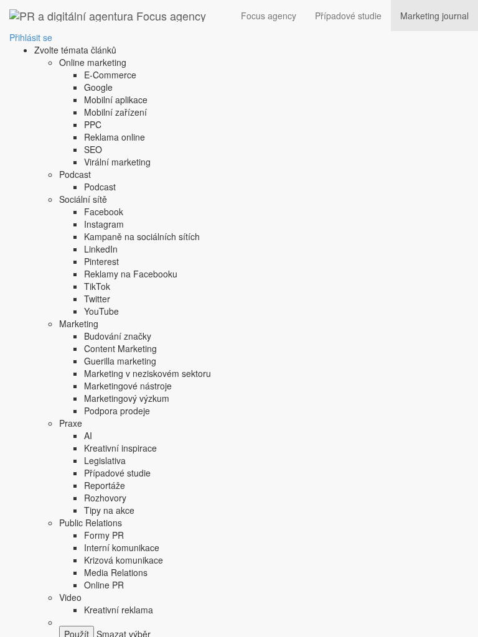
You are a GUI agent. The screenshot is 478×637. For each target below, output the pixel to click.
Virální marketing (117, 162)
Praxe (70, 423)
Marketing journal (434, 15)
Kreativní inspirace (120, 448)
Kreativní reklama (118, 609)
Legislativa (105, 460)
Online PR (104, 585)
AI (88, 435)
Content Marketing (120, 348)
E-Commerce (110, 74)
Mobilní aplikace (116, 99)
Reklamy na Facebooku (130, 273)
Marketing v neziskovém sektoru (147, 373)
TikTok (97, 286)
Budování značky (117, 336)
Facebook (103, 211)
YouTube (101, 311)
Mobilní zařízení (115, 112)
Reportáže (104, 485)
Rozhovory (105, 497)
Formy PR (104, 535)
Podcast (75, 174)
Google (98, 87)
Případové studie (348, 15)
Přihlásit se (30, 37)
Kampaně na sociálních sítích (142, 236)
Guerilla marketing (120, 361)
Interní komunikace (121, 547)
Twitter (97, 298)
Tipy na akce (109, 510)
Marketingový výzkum (126, 398)
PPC (92, 124)
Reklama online (114, 137)
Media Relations (116, 572)
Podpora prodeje (117, 410)
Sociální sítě (83, 199)
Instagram (104, 224)
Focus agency (268, 15)
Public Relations (90, 522)
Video (70, 597)
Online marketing (92, 62)
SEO (93, 149)
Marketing (78, 323)
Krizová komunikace (123, 560)
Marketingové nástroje (128, 385)
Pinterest (101, 261)
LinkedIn (101, 249)
